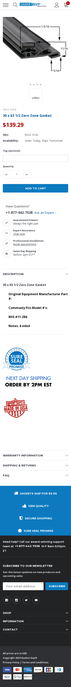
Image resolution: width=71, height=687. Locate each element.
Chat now (19, 234)
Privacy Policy (11, 662)
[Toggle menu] (6, 5)
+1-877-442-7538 (19, 212)
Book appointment (24, 244)
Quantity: (8, 166)
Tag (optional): (12, 150)
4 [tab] (40, 84)
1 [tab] (30, 84)
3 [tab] (37, 84)
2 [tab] (34, 84)
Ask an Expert (44, 213)
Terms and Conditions (35, 662)
